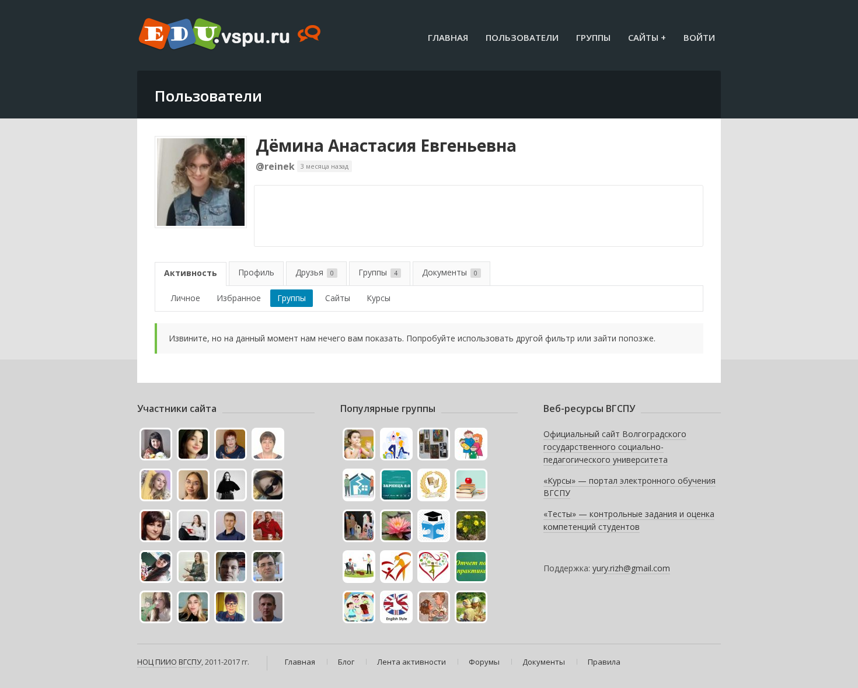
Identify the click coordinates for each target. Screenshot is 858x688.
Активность (190, 272)
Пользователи (522, 37)
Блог (346, 661)
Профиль (256, 272)
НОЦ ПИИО (157, 661)
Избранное (239, 297)
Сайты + (647, 37)
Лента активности (411, 661)
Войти (699, 37)
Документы (449, 272)
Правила (604, 661)
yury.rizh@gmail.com (631, 568)
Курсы (378, 297)
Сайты (337, 297)
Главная (448, 37)
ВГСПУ (190, 661)
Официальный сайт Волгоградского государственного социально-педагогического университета (614, 446)
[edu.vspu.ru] (231, 35)
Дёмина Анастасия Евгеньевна (386, 145)
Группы (593, 37)
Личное (185, 297)
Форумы (484, 661)
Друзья (314, 272)
